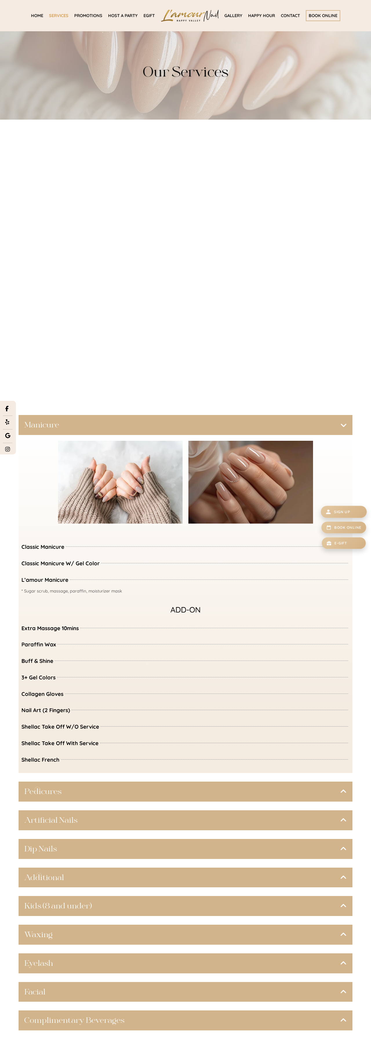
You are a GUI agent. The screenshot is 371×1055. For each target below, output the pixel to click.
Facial (35, 992)
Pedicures (42, 791)
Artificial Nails (50, 820)
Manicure (41, 424)
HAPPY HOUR (261, 15)
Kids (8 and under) (58, 905)
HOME (37, 15)
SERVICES (58, 15)
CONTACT (290, 15)
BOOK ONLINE (323, 15)
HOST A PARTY (123, 15)
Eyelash (38, 963)
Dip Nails (40, 848)
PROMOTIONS (88, 15)
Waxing (38, 934)
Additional (44, 877)
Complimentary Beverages (74, 1020)
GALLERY (233, 15)
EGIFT (149, 15)
